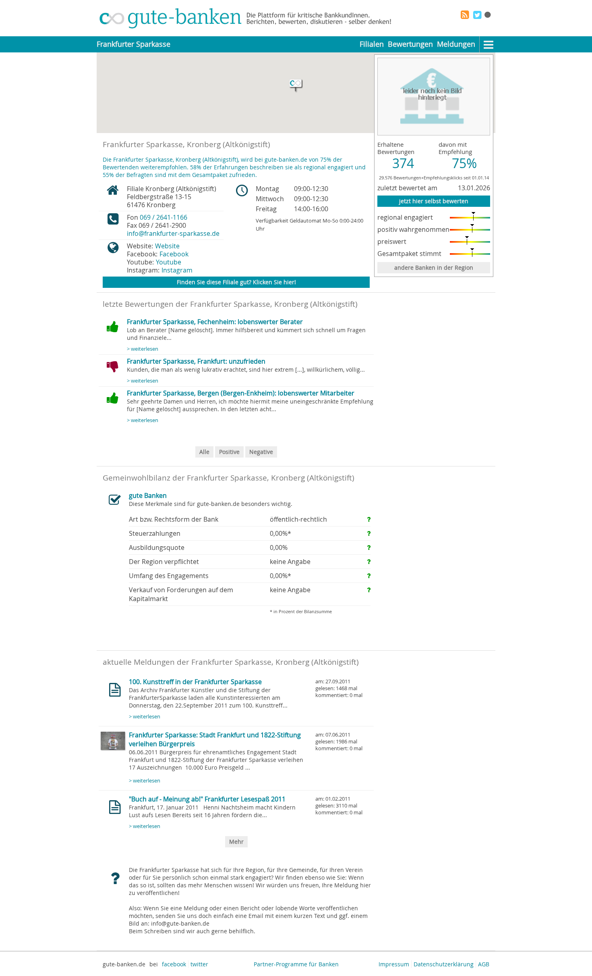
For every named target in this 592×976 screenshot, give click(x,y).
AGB (483, 964)
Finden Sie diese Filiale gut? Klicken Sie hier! (236, 282)
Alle (204, 452)
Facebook (173, 254)
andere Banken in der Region (433, 267)
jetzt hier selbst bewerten (433, 201)
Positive (229, 452)
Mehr (236, 841)
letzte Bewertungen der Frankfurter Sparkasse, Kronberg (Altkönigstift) (230, 304)
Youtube (168, 262)
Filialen (372, 44)
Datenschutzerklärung (444, 964)
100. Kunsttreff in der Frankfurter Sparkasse (195, 681)
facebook (174, 964)
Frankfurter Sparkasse (133, 44)
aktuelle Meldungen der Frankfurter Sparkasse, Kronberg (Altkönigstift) (231, 662)
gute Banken (148, 495)
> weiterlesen (142, 348)
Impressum (394, 964)
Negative (261, 452)
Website (167, 245)
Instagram (177, 270)
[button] (296, 86)
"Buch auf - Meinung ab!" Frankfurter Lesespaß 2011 (207, 799)
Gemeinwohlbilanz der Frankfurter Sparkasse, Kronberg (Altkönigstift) (228, 477)
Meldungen (456, 44)
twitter (199, 964)
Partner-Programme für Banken (296, 964)
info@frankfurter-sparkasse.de (173, 233)
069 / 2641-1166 (163, 217)
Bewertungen (410, 44)
